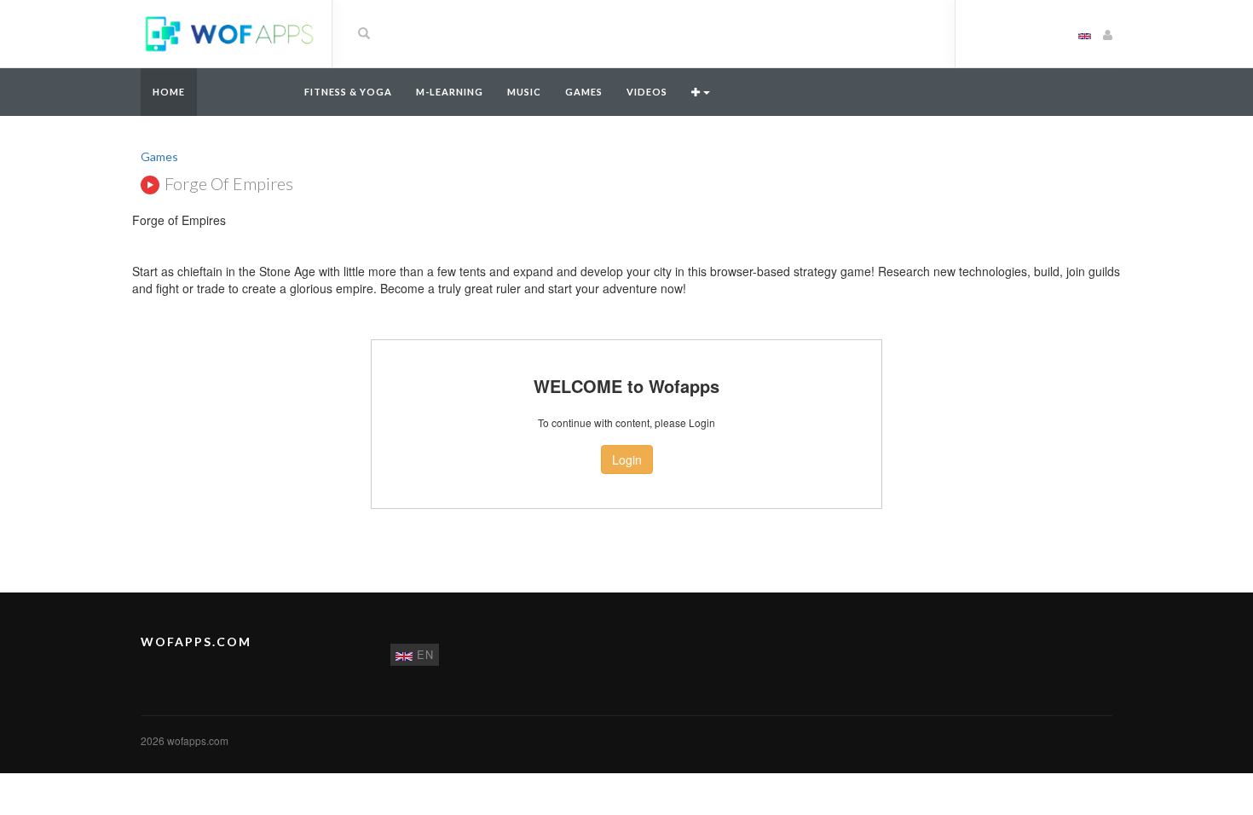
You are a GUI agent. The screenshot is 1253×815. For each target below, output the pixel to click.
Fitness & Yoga (348, 91)
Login (627, 459)
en (423, 654)
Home (169, 91)
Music (524, 91)
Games (584, 91)
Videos (646, 91)
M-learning (449, 91)
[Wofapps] (230, 32)
